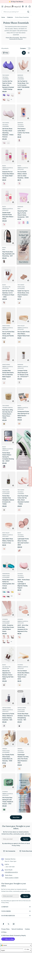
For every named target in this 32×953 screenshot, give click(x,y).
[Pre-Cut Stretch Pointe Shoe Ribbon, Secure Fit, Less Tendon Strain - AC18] (24, 654)
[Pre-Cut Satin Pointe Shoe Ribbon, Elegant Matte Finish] (24, 315)
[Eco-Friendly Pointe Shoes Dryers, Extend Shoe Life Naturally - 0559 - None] (4, 766)
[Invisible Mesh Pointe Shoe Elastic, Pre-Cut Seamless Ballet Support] (8, 354)
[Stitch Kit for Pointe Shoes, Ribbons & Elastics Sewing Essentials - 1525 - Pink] (4, 725)
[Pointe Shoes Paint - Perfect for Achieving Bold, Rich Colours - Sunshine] (12, 591)
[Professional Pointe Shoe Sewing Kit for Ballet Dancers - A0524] (24, 395)
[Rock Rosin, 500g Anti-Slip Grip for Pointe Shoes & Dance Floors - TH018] (8, 395)
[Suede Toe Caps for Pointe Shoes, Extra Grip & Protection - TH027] (24, 274)
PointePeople (6, 573)
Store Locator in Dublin (11, 877)
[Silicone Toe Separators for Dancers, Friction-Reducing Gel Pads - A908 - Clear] (4, 684)
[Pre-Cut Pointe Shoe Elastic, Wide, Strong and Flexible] (8, 315)
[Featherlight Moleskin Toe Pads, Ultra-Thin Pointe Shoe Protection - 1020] (24, 738)
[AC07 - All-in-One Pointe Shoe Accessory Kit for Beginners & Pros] (24, 609)
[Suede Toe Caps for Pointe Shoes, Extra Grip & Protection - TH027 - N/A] (19, 302)
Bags (19, 208)
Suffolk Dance (6, 707)
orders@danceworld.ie (11, 872)
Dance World (6, 325)
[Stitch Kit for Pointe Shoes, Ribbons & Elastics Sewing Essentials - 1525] (8, 697)
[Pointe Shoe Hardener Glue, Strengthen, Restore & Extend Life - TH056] (8, 480)
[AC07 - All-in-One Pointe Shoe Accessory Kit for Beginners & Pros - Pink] (19, 637)
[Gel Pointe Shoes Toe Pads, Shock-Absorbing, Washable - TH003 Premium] (8, 112)
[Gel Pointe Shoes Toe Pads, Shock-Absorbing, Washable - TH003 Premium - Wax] (8, 142)
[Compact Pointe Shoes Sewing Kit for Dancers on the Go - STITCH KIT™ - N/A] (19, 382)
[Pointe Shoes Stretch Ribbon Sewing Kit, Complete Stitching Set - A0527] (8, 437)
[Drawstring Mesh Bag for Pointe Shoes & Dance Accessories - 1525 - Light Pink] (23, 222)
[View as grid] (24, 53)
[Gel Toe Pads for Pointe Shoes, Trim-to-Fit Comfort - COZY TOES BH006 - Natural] (19, 93)
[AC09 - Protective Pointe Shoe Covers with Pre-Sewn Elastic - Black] (12, 637)
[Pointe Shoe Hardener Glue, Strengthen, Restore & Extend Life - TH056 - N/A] (4, 509)
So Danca (20, 573)
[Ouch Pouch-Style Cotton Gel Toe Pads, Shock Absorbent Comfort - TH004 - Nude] (19, 509)
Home (3, 17)
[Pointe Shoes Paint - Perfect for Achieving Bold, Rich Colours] (8, 563)
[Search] (28, 12)
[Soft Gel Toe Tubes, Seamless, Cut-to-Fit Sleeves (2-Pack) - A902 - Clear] (4, 302)
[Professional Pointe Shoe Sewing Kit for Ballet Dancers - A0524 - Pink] (19, 423)
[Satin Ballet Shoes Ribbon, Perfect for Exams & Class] (8, 522)
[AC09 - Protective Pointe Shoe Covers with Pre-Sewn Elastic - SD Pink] (8, 637)
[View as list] (29, 53)
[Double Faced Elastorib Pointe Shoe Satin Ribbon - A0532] (8, 196)
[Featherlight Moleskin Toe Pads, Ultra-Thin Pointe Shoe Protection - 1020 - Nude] (19, 768)
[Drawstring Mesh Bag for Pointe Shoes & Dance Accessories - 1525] (24, 196)
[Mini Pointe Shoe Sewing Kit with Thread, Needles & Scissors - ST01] (8, 781)
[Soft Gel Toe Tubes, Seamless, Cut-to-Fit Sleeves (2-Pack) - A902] (8, 274)
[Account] (26, 7)
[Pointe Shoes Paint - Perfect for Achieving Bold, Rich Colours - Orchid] (8, 591)
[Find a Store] (23, 7)
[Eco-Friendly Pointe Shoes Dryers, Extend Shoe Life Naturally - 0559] (8, 738)
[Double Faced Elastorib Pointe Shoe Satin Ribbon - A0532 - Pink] (4, 224)
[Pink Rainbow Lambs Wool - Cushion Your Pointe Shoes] (24, 112)
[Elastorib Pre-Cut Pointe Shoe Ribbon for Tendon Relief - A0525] (8, 155)
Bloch (4, 165)
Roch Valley (21, 325)
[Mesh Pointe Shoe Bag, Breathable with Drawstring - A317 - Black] (4, 261)
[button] (30, 476)
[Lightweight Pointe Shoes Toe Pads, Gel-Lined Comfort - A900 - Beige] (19, 550)
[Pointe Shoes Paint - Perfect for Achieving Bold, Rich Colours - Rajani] (8, 596)
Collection (10, 17)
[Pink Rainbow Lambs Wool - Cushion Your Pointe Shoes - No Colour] (19, 140)
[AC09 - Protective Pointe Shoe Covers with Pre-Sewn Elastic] (8, 609)
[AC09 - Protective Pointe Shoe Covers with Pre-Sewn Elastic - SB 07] (8, 641)
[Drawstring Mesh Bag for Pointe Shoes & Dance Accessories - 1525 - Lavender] (19, 222)
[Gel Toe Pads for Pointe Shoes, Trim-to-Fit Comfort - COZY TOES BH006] (24, 65)
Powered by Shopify (20, 935)
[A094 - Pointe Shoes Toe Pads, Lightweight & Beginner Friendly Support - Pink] (19, 593)
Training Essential (7, 407)
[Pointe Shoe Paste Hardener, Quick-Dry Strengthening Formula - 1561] (24, 697)
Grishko (4, 748)
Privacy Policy (5, 929)
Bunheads (20, 75)
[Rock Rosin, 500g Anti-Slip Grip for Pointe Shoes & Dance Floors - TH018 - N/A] (4, 423)
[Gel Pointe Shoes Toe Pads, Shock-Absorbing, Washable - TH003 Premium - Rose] (4, 142)
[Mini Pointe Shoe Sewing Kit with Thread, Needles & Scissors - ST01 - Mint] (4, 809)
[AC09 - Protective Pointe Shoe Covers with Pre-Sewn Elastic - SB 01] (4, 641)
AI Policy (3, 932)
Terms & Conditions (17, 929)
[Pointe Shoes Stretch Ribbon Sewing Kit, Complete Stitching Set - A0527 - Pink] (4, 466)
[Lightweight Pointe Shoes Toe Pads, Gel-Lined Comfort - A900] (24, 522)
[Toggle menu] (2, 7)
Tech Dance (5, 75)
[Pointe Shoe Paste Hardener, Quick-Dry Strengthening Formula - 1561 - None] (19, 725)
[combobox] (16, 12)
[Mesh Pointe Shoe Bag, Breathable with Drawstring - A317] (8, 237)
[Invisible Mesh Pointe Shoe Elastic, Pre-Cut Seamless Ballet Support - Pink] (4, 382)
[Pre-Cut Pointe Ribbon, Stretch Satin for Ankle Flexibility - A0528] (24, 155)
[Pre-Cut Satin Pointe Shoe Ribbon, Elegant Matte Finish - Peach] (19, 341)
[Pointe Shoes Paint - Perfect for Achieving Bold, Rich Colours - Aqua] (4, 591)
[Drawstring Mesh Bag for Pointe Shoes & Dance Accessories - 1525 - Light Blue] (27, 222)
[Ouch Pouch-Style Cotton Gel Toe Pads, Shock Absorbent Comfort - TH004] (24, 480)
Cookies (27, 929)
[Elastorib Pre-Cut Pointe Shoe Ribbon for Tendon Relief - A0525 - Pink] (4, 183)
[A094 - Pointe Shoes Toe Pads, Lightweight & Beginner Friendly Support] (24, 563)
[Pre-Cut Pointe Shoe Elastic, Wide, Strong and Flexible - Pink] (4, 341)
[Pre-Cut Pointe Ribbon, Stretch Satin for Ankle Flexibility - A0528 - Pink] (19, 183)
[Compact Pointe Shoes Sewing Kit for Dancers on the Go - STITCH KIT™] (24, 354)
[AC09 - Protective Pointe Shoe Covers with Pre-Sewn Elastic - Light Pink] (4, 637)
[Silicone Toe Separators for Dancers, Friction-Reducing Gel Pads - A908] (8, 654)
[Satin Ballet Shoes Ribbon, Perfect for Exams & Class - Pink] (4, 548)
